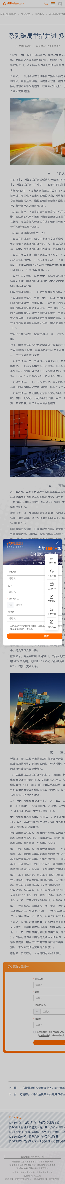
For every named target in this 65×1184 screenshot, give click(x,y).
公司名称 (12, 572)
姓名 (10, 586)
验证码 (11, 612)
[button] (57, 543)
